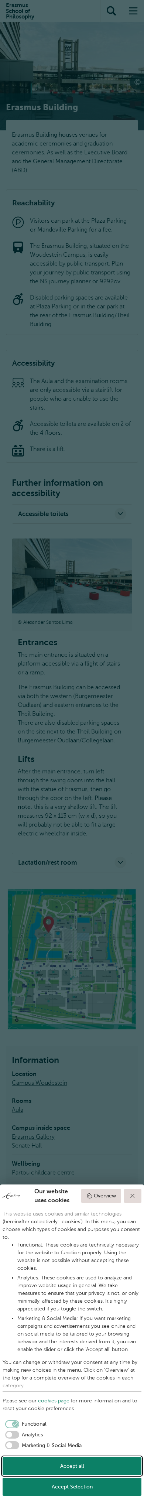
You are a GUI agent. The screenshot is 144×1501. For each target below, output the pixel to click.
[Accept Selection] (133, 1196)
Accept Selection (72, 1487)
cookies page (53, 1400)
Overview (105, 1196)
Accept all (72, 1466)
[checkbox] (25, 1424)
